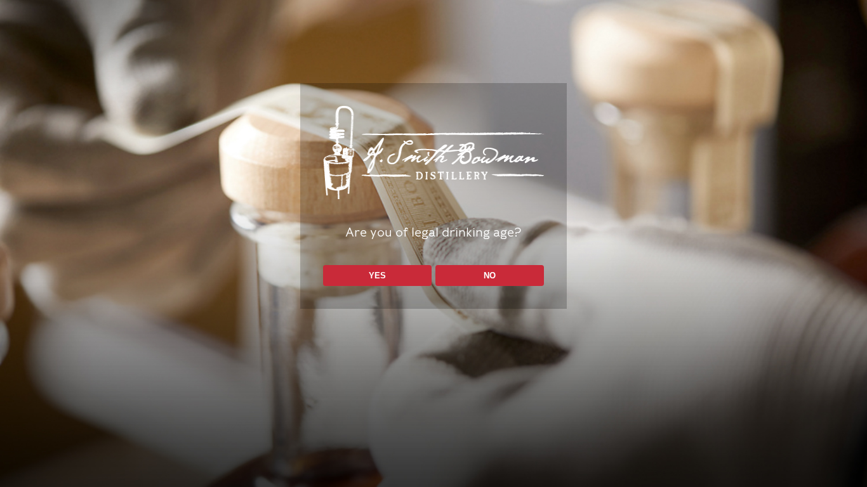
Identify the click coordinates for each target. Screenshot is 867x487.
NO (490, 275)
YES (377, 275)
